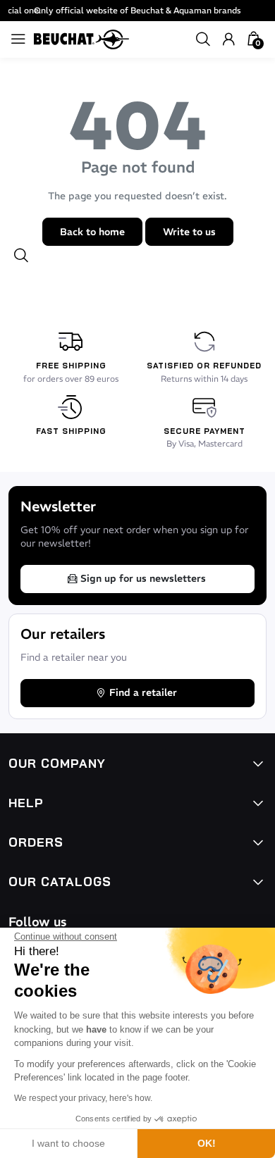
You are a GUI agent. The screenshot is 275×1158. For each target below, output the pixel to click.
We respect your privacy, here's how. (83, 1098)
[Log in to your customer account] (228, 39)
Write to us (189, 231)
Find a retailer (143, 692)
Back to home (92, 231)
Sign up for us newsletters (143, 578)
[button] (203, 39)
